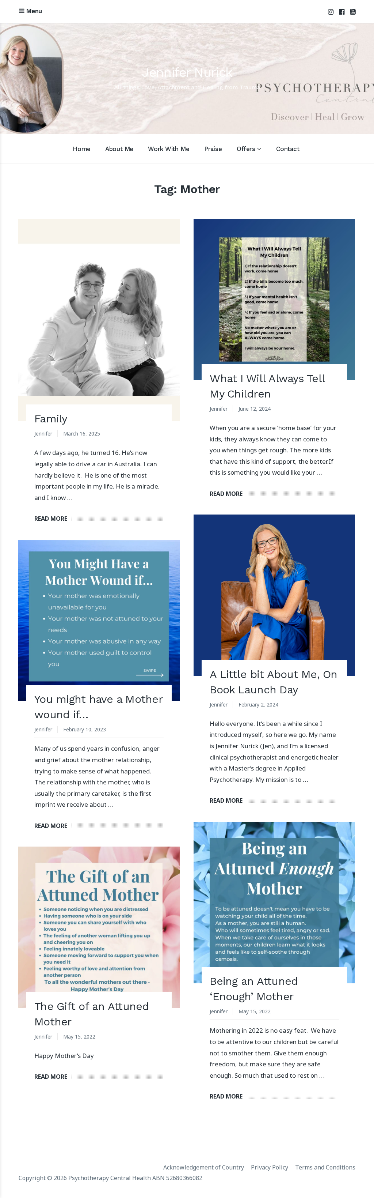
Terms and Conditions (325, 1167)
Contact (287, 148)
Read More (50, 519)
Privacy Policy (269, 1167)
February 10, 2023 (84, 729)
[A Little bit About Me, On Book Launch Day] (274, 595)
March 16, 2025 (81, 433)
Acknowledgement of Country (203, 1167)
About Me (119, 148)
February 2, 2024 (258, 704)
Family (50, 418)
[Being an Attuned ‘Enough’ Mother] (274, 902)
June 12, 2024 (254, 408)
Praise (213, 148)
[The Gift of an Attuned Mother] (99, 927)
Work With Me (168, 148)
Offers (246, 148)
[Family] (99, 320)
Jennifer (43, 433)
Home (81, 148)
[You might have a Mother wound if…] (99, 620)
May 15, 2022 (254, 1011)
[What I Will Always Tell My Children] (274, 299)
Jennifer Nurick (187, 72)
